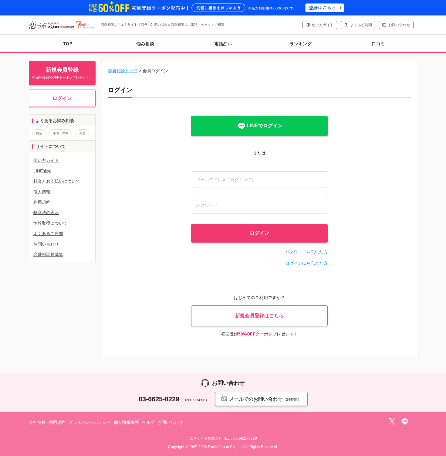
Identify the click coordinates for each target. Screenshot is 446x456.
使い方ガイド (323, 25)
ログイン (62, 98)
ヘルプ (148, 422)
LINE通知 (42, 170)
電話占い (223, 43)
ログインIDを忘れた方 (306, 263)
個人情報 (41, 191)
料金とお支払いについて (56, 181)
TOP (68, 43)
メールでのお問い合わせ (265, 399)
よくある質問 (361, 25)
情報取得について (50, 223)
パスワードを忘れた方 (306, 252)
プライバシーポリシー (90, 422)
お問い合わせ (399, 25)
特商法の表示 (46, 212)
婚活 (39, 133)
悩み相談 (145, 43)
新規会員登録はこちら (259, 315)
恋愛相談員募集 (48, 254)
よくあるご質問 (48, 233)
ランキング (301, 43)
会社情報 (37, 422)
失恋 (82, 133)
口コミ (378, 43)
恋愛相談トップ (123, 70)
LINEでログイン (264, 125)
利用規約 (41, 202)
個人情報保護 (126, 422)
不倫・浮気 (60, 133)
